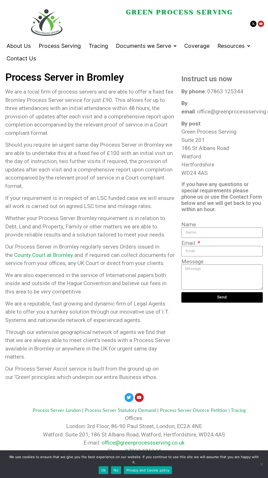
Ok (103, 470)
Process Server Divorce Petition (193, 410)
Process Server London (57, 410)
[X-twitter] (253, 24)
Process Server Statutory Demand (121, 410)
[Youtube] (261, 24)
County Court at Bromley (43, 255)
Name (188, 224)
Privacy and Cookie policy (147, 470)
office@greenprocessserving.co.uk (143, 443)
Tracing (238, 410)
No (116, 470)
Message (192, 261)
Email (189, 243)
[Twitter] (129, 397)
